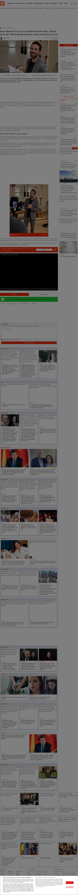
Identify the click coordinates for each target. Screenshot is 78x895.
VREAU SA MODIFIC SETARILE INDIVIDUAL (69, 887)
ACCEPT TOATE (70, 882)
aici (6, 888)
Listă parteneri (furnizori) (39, 886)
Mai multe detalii (20, 882)
